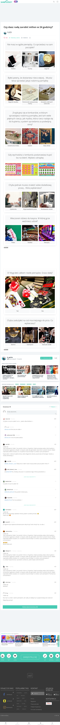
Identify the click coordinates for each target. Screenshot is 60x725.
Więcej (52, 724)
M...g (6, 593)
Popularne (17, 724)
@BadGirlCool (8, 500)
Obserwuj (15, 37)
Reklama (36, 693)
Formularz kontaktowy (36, 709)
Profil (56, 358)
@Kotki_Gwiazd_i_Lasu (10, 463)
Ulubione (25, 37)
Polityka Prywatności (36, 707)
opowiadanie (19, 692)
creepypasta (19, 706)
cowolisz (24, 709)
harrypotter (19, 700)
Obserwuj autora (47, 358)
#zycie (34, 384)
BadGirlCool (8, 481)
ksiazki (18, 703)
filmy (25, 700)
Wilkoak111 (8, 551)
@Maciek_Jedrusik (9, 492)
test (17, 695)
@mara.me (7, 429)
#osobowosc (22, 384)
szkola (25, 706)
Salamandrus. (8, 531)
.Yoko (6, 566)
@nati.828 (9, 472)
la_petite (9, 32)
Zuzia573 (7, 522)
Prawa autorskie (35, 704)
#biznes (17, 384)
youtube (23, 703)
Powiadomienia (41, 724)
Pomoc (32, 698)
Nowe (6, 724)
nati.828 (7, 444)
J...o (8, 427)
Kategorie (29, 724)
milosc (25, 692)
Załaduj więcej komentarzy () (30, 607)
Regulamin (33, 701)
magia (23, 698)
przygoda (23, 695)
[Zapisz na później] (30, 37)
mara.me (7, 419)
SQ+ (16, 1)
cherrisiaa (7, 582)
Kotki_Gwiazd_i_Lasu (12, 469)
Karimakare (8, 509)
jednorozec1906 (11, 435)
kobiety (18, 698)
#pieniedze (29, 384)
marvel (18, 709)
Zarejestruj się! (30, 657)
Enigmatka (9, 497)
